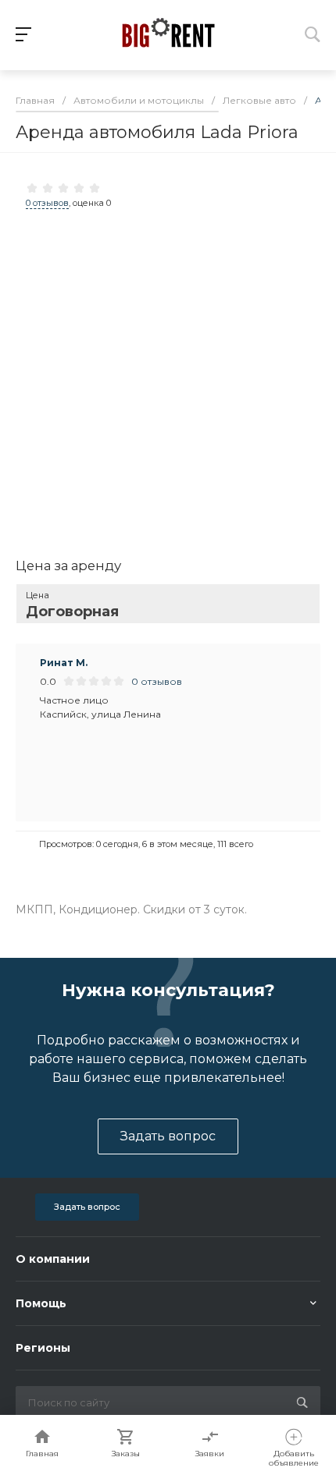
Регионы (43, 1348)
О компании (53, 1259)
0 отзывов (47, 202)
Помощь (41, 1303)
